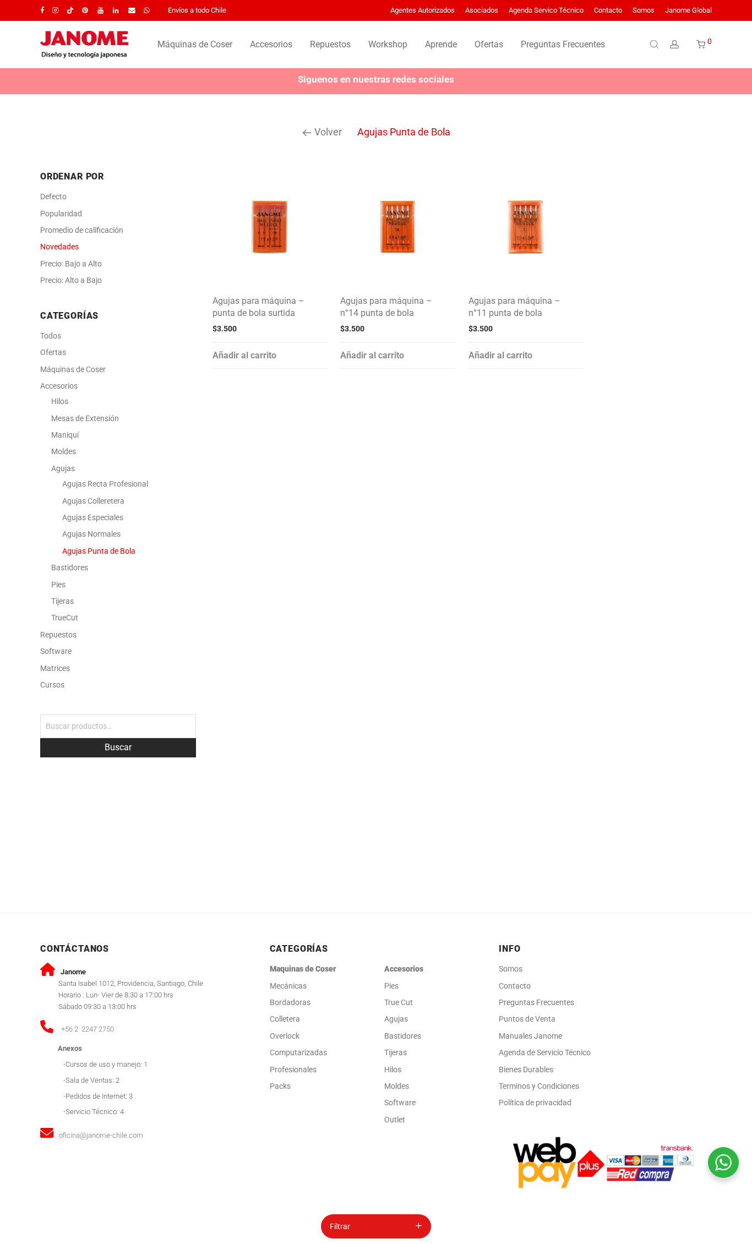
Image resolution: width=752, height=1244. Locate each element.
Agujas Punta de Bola (98, 551)
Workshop (387, 44)
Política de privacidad (535, 1102)
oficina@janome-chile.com (101, 1135)
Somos (644, 10)
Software (56, 651)
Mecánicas (289, 985)
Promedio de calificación (81, 230)
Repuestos (330, 44)
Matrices (55, 668)
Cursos (52, 684)
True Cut (398, 1002)
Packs (280, 1086)
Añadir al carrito (244, 355)
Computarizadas (298, 1052)
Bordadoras (290, 1002)
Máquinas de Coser (194, 44)
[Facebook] (42, 10)
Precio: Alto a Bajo (71, 280)
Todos (50, 335)
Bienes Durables (526, 1069)
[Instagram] (55, 10)
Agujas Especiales (92, 517)
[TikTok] (70, 10)
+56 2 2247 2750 (87, 1029)
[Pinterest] (85, 10)
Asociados (481, 10)
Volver (327, 132)
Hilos (59, 401)
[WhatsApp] (147, 10)
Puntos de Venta (527, 1018)
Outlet (394, 1119)
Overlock (284, 1036)
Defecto (53, 196)
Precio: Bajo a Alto (71, 263)
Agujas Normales (91, 534)
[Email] (131, 10)
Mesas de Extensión (85, 418)
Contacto (608, 10)
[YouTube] (101, 10)
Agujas (63, 468)
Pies (58, 584)
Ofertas (489, 44)
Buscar (118, 747)
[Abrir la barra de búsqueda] (655, 44)
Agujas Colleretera (93, 500)
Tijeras (62, 601)
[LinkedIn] (116, 10)
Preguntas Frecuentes (563, 44)
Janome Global (688, 10)
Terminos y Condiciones (539, 1086)
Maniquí (65, 434)
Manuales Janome (530, 1036)
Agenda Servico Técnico (546, 10)
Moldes (63, 451)
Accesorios (271, 44)
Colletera (285, 1018)
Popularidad (61, 213)
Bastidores (69, 567)
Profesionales (293, 1069)
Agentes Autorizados (422, 10)
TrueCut (64, 617)
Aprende (441, 44)
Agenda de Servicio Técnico (545, 1052)
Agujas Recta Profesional (105, 483)
